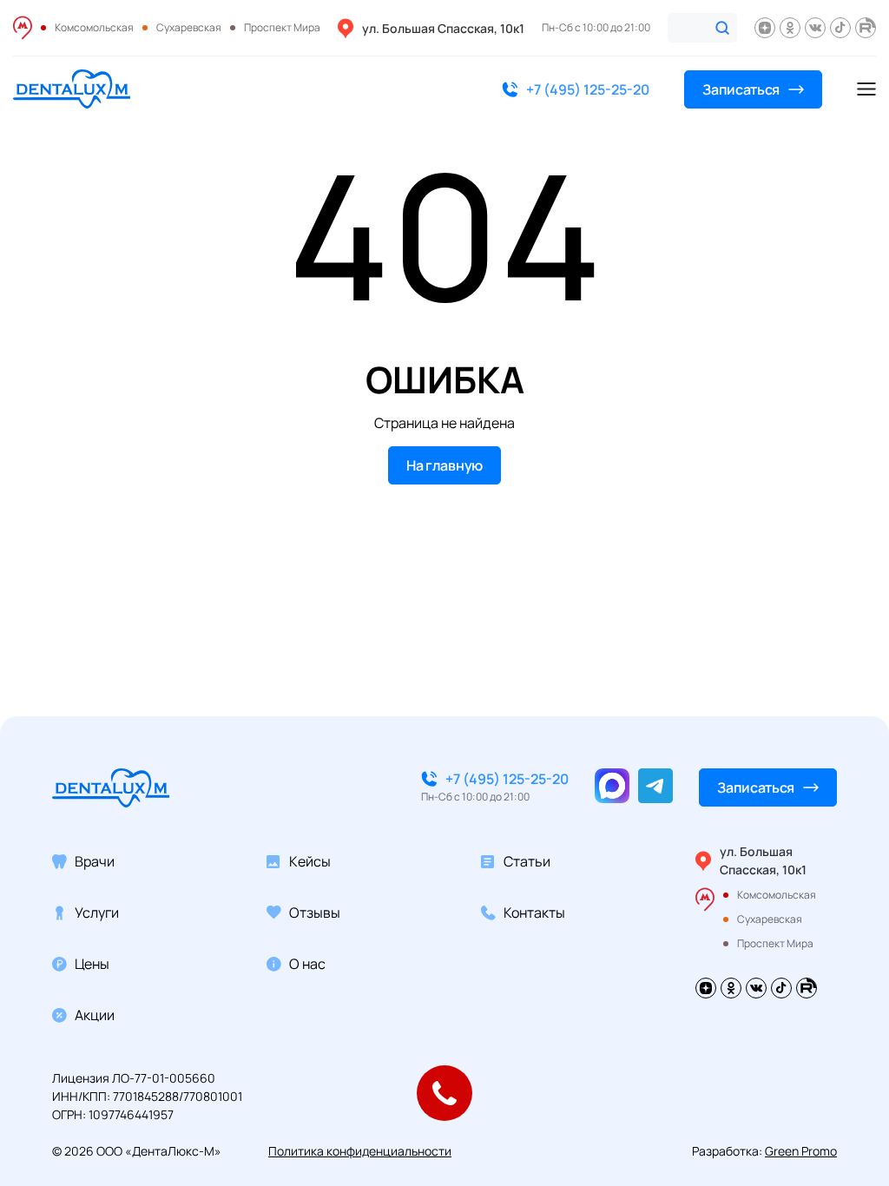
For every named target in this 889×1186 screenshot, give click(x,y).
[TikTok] (840, 27)
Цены (92, 963)
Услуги (97, 912)
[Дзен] (764, 27)
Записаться (741, 89)
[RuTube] (865, 27)
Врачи (95, 861)
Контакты (534, 912)
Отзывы (314, 912)
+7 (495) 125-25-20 (587, 89)
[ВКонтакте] (815, 27)
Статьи (527, 861)
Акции (95, 1015)
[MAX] (612, 785)
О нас (307, 963)
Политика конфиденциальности (359, 1151)
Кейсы (310, 861)
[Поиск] (722, 28)
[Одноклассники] (790, 27)
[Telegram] (655, 785)
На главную (444, 465)
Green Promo (801, 1151)
